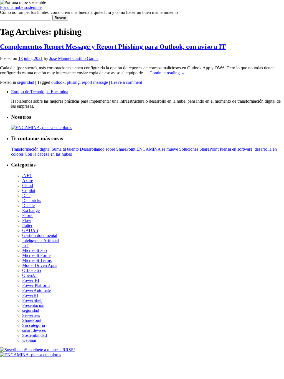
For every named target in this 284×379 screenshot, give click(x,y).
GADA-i (30, 230)
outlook (58, 82)
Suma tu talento (65, 149)
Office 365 (31, 270)
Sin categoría (33, 325)
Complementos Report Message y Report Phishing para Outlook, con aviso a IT (113, 46)
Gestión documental (39, 235)
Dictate (28, 205)
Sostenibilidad (34, 335)
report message (95, 82)
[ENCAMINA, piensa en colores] (30, 354)
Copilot (28, 190)
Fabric (27, 215)
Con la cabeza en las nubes (48, 154)
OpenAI (29, 275)
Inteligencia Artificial (40, 240)
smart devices (34, 330)
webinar (29, 340)
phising (73, 82)
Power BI (30, 280)
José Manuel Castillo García (73, 58)
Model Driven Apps (39, 265)
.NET (27, 175)
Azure (27, 180)
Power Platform (36, 285)
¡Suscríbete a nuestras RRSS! (48, 349)
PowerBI (30, 295)
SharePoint (31, 320)
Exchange (31, 210)
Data (26, 195)
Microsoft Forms (36, 255)
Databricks (31, 200)
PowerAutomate (36, 290)
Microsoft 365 (34, 250)
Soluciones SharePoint (199, 149)
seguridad (25, 82)
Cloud (27, 185)
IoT (25, 245)
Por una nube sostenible (21, 7)
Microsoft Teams (37, 260)
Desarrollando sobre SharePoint (107, 149)
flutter (27, 225)
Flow (26, 220)
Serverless (31, 315)
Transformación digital (30, 149)
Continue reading (167, 72)
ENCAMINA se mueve (157, 149)
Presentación (33, 305)
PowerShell (32, 300)
